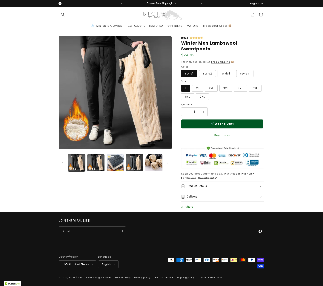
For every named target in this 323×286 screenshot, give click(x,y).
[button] (63, 14)
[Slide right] (168, 162)
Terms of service (163, 277)
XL (197, 88)
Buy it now (222, 135)
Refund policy (123, 277)
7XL (202, 97)
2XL (211, 88)
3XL (225, 88)
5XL (255, 88)
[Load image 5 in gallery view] (154, 162)
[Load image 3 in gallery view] (115, 162)
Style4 (245, 73)
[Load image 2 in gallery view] (95, 162)
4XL (240, 88)
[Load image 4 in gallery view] (134, 162)
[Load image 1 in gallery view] (76, 162)
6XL (187, 97)
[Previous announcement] (122, 3)
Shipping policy (186, 277)
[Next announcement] (201, 3)
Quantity (186, 104)
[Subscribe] (122, 231)
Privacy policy (142, 277)
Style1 (189, 73)
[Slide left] (63, 162)
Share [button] (189, 207)
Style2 (207, 73)
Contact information (210, 277)
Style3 (226, 73)
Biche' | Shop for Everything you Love (90, 277)
